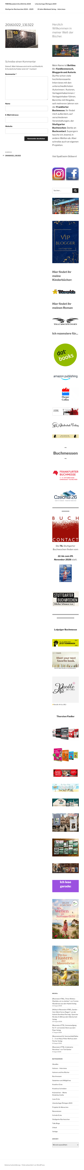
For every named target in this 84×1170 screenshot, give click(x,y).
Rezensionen (56, 1111)
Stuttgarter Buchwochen (61, 1119)
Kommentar (11, 74)
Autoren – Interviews (59, 1068)
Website (8, 126)
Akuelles (55, 1064)
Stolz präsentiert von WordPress (33, 1165)
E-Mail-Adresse (11, 115)
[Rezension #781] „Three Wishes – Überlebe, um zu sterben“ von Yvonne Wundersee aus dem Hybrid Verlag (65, 1001)
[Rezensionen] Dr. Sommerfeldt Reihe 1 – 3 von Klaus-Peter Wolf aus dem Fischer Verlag (65, 1038)
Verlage (55, 1131)
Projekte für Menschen (60, 1107)
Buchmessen (57, 1076)
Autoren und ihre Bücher (60, 1072)
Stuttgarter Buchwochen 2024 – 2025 (19, 9)
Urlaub (54, 1127)
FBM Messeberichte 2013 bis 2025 (18, 4)
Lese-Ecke (56, 1099)
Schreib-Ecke (57, 1115)
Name (7, 104)
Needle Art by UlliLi (59, 704)
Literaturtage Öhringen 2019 (45, 4)
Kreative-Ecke (57, 1084)
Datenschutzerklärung (12, 1165)
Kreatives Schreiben (59, 1088)
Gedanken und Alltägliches (61, 1080)
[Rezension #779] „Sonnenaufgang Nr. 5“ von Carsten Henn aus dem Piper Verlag (64, 1027)
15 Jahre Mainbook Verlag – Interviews (51, 9)
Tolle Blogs (56, 1123)
